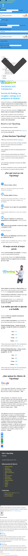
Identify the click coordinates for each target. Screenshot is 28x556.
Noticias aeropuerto (8, 475)
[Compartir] (14, 446)
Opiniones (4, 78)
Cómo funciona (5, 58)
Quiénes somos (7, 477)
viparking (23, 130)
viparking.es (20, 139)
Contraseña (21, 10)
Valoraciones (7, 468)
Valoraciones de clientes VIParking (11, 555)
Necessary (3, 533)
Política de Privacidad (9, 480)
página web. (20, 345)
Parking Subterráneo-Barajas (10, 63)
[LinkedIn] (14, 442)
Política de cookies (8, 478)
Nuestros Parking (8, 469)
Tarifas (6, 486)
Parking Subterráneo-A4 (9, 66)
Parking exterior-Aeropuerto (10, 67)
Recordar (3, 19)
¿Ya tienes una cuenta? (4, 42)
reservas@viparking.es (11, 0)
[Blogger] (14, 444)
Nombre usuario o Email (4, 45)
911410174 (3, 0)
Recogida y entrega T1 (10, 70)
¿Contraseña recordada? (4, 48)
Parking (4, 61)
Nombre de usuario (3, 25)
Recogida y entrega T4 (10, 73)
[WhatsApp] (14, 440)
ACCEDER (3, 8)
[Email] (14, 438)
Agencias (4, 76)
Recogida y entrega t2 (10, 72)
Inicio (4, 56)
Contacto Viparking (8, 471)
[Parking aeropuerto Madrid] (14, 83)
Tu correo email (23, 25)
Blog (6, 474)
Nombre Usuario (3, 10)
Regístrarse (9, 21)
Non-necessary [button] (2, 542)
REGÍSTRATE (3, 2)
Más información (18, 510)
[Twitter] (14, 436)
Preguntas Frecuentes (9, 466)
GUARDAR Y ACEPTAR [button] (5, 553)
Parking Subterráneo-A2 (9, 64)
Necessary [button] (2, 532)
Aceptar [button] (13, 510)
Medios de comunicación (9, 472)
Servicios (4, 69)
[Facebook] (14, 434)
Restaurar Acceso (3, 21)
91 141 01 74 (10, 494)
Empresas (4, 75)
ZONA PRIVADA (9, 2)
